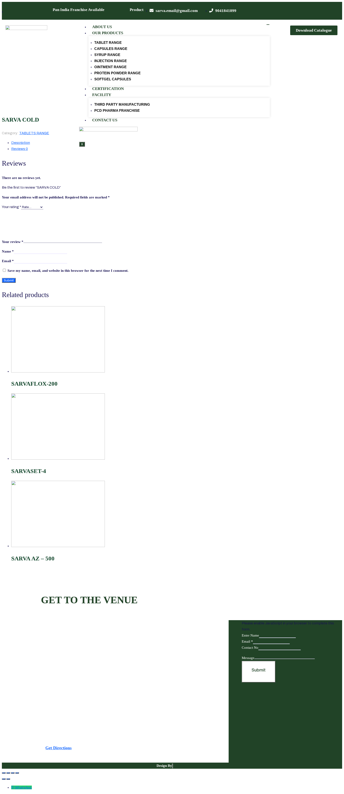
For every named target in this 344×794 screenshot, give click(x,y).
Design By (164, 766)
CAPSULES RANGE (110, 49)
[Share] (8, 773)
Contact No (250, 647)
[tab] (130, 149)
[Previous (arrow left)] (4, 779)
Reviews (19, 149)
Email (8, 261)
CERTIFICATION (108, 88)
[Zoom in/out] (17, 773)
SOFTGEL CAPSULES (112, 79)
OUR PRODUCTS (107, 33)
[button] (313, 30)
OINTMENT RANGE (110, 67)
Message (248, 658)
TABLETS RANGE (34, 133)
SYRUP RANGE (107, 55)
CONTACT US (104, 120)
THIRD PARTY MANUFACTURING (122, 104)
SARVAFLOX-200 (34, 383)
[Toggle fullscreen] (13, 773)
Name (8, 251)
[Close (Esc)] (4, 773)
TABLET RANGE (108, 43)
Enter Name (250, 635)
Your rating (11, 207)
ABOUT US (102, 27)
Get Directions (58, 748)
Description (20, 143)
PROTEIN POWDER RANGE (117, 73)
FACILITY (101, 95)
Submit (259, 670)
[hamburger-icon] (268, 24)
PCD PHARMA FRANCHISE (117, 110)
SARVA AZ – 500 (33, 558)
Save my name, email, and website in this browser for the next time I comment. (67, 270)
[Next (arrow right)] (8, 779)
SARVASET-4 (28, 471)
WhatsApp (23, 787)
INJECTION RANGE (110, 61)
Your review (12, 242)
